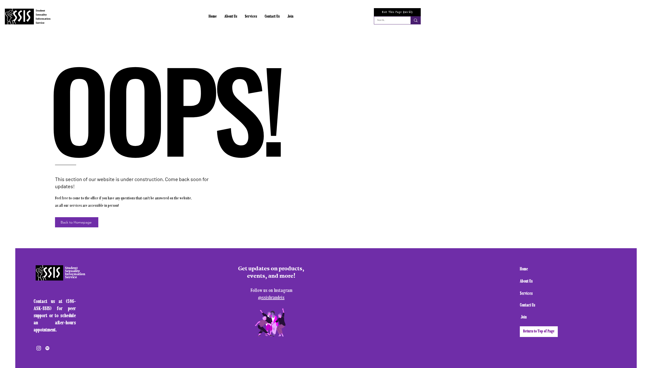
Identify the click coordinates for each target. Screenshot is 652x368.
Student (40, 11)
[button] (231, 16)
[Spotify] (47, 348)
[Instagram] (39, 348)
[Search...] (415, 20)
